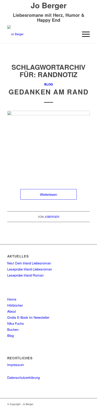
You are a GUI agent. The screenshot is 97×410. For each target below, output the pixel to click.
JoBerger (51, 216)
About (11, 311)
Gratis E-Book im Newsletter (28, 317)
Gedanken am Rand (49, 91)
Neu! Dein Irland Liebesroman (29, 263)
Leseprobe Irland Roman (25, 275)
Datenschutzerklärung (23, 377)
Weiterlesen (48, 194)
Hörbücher (15, 305)
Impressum (15, 364)
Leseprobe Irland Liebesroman (29, 269)
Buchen (12, 329)
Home (11, 299)
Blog (48, 84)
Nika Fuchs (15, 323)
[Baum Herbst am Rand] (48, 145)
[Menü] (83, 34)
